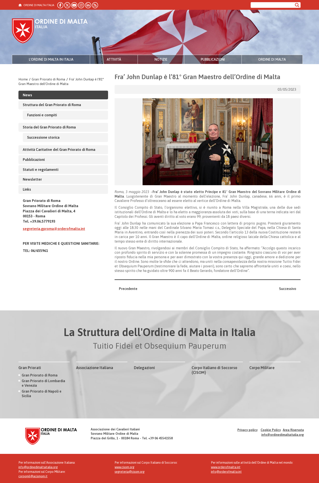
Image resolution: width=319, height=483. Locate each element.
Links (27, 189)
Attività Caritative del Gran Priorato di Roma (59, 149)
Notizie (161, 59)
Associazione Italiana (94, 367)
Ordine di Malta (272, 59)
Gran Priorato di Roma (48, 79)
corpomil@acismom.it (33, 476)
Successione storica (43, 137)
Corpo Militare (262, 367)
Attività (114, 59)
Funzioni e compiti (42, 115)
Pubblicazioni (213, 59)
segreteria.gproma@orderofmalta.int (54, 229)
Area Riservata (293, 430)
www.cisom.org (124, 467)
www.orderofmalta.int (225, 467)
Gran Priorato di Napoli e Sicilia (41, 393)
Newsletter (32, 179)
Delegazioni (144, 367)
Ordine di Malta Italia (50, 31)
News (27, 95)
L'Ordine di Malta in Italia (51, 59)
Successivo (287, 289)
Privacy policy (247, 430)
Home (23, 79)
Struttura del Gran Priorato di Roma (52, 105)
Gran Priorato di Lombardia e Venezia (43, 383)
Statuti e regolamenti (40, 169)
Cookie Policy (271, 430)
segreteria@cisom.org (130, 471)
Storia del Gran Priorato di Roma (49, 127)
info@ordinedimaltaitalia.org (282, 434)
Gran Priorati (29, 367)
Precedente (128, 289)
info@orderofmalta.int (226, 471)
